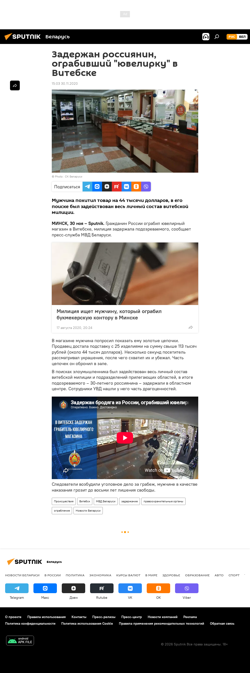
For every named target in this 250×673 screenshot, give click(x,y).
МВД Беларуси (105, 501)
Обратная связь (222, 623)
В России (52, 575)
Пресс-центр (131, 617)
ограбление (62, 510)
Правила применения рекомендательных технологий (161, 623)
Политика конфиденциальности (30, 623)
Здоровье (171, 575)
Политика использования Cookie (87, 623)
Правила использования (46, 617)
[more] (191, 327)
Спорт (234, 575)
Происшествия (63, 501)
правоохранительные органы (163, 501)
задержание (129, 501)
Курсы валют (128, 575)
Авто (219, 575)
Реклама (190, 617)
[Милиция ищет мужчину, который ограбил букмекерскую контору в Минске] (125, 273)
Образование (197, 575)
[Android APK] (20, 641)
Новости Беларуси (88, 510)
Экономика (100, 575)
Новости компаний (162, 617)
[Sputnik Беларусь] (23, 41)
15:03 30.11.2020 (65, 83)
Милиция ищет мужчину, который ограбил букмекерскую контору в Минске (109, 314)
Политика (75, 575)
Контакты (79, 617)
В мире (151, 575)
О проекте (13, 617)
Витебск (84, 501)
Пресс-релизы (103, 617)
